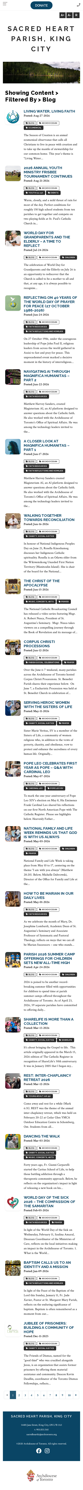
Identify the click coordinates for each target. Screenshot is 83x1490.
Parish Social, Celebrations (43, 662)
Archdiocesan (49, 123)
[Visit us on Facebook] (39, 1451)
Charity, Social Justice (41, 536)
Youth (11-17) (35, 193)
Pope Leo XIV (56, 788)
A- (69, 15)
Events (54, 193)
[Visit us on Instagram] (47, 1451)
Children (69, 257)
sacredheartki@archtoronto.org (41, 1434)
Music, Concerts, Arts (41, 602)
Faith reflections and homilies (45, 331)
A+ (62, 15)
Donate (41, 5)
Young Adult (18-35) (39, 1096)
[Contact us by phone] (78, 5)
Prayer (64, 602)
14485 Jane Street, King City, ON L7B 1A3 (41, 1424)
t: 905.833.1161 (41, 1429)
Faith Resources (37, 327)
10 (69, 1395)
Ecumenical (34, 128)
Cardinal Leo (35, 788)
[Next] (76, 1395)
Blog (31, 123)
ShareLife (66, 1040)
